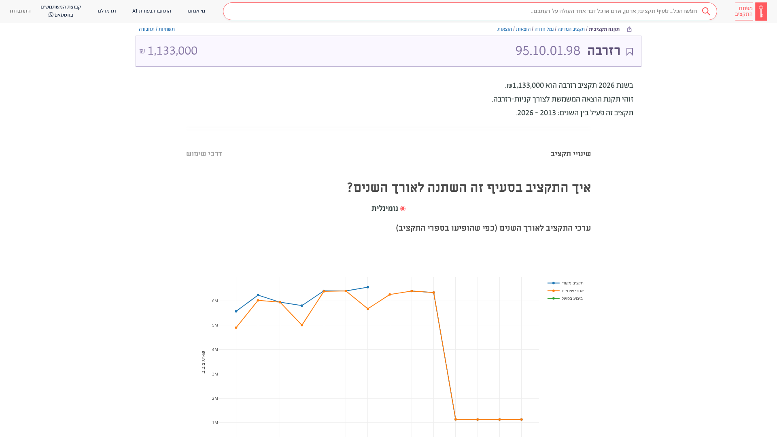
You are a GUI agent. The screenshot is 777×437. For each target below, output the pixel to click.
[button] (470, 11)
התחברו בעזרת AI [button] (151, 11)
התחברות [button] (20, 11)
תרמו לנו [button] (107, 11)
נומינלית (385, 209)
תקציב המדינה (571, 29)
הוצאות (523, 29)
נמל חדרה (544, 29)
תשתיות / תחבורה (157, 29)
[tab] (571, 144)
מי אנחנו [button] (196, 11)
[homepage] (751, 11)
